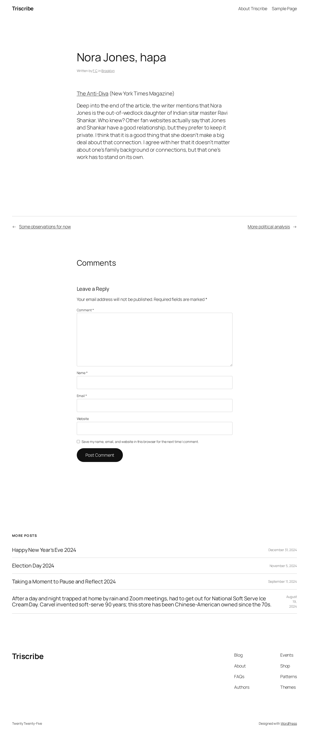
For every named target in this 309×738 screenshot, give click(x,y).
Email (82, 395)
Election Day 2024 (33, 565)
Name (82, 372)
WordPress (289, 723)
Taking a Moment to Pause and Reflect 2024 (64, 581)
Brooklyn (107, 70)
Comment (85, 310)
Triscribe (23, 8)
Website (83, 418)
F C (95, 70)
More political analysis (269, 226)
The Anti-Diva (93, 93)
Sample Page (284, 8)
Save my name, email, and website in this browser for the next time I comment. (140, 441)
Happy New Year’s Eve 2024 (44, 550)
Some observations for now (45, 226)
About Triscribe (252, 8)
